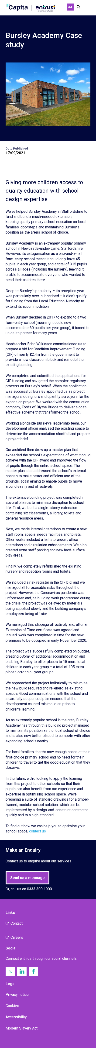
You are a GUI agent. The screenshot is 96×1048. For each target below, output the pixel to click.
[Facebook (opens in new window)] (33, 971)
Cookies (12, 1006)
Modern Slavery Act (22, 1028)
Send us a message (27, 878)
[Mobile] (89, 7)
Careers (16, 937)
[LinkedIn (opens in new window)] (22, 971)
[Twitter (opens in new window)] (10, 971)
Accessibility (16, 1017)
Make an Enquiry (23, 850)
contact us (37, 831)
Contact (16, 923)
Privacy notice (17, 994)
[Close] (78, 7)
